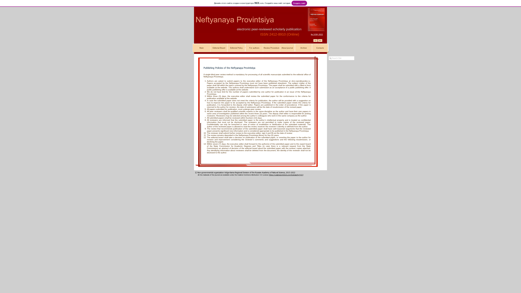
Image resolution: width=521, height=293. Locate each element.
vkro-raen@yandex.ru (300, 81)
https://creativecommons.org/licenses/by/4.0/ (286, 175)
